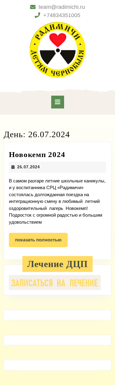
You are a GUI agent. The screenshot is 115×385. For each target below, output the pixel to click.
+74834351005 (61, 15)
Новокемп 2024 (37, 154)
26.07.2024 (28, 167)
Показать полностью (41, 242)
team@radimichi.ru (62, 7)
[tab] (57, 102)
